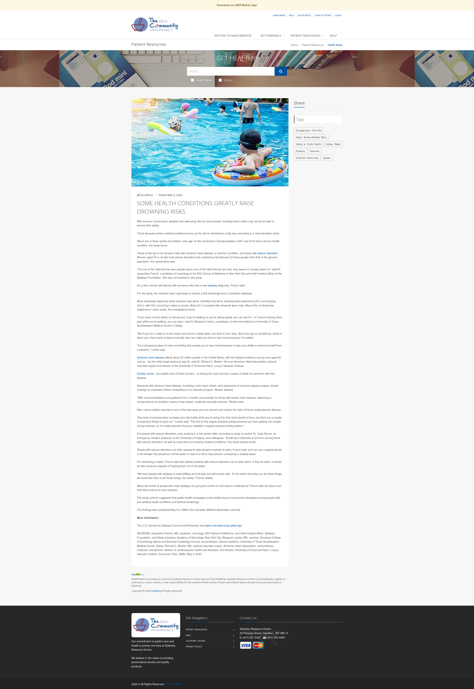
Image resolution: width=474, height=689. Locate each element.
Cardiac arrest (145, 373)
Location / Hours (195, 640)
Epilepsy (300, 151)
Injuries (327, 158)
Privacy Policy (194, 646)
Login (338, 15)
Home (294, 45)
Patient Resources (306, 35)
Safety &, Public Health (308, 144)
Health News (204, 80)
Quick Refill (304, 15)
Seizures (314, 151)
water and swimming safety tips (223, 525)
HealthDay (156, 590)
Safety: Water (333, 144)
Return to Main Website (232, 35)
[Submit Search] (281, 71)
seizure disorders (268, 253)
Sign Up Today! (323, 15)
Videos (228, 80)
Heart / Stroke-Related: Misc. (311, 137)
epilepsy (212, 285)
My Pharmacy (271, 35)
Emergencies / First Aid (308, 130)
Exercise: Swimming (307, 158)
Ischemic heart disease (150, 357)
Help (291, 15)
